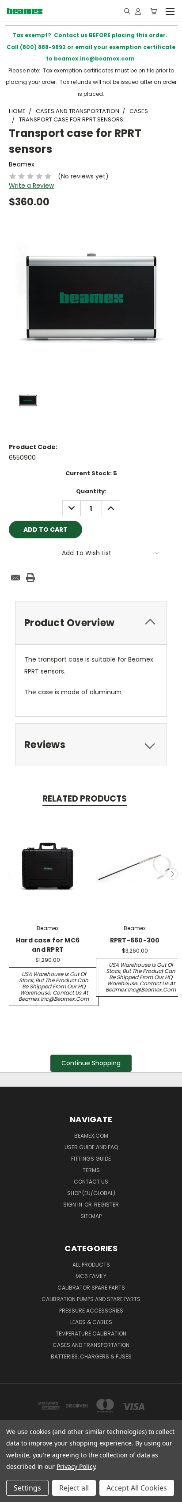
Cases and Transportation (91, 1345)
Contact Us (91, 1181)
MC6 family (91, 1276)
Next (172, 874)
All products (91, 1264)
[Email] (15, 577)
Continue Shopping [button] (91, 1063)
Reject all (74, 1488)
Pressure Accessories (91, 1310)
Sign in (73, 1204)
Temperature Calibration (91, 1333)
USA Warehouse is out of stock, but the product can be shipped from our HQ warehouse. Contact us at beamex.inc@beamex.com (54, 986)
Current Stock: (91, 473)
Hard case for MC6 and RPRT (48, 945)
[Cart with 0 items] (153, 11)
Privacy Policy (76, 1466)
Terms (91, 1170)
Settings (27, 1488)
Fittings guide (91, 1158)
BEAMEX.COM (91, 1135)
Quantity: (91, 491)
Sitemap (91, 1216)
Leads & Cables (91, 1322)
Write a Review (31, 185)
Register (106, 1204)
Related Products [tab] (84, 799)
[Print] (30, 577)
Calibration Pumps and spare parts (91, 1299)
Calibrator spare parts (91, 1287)
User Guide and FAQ (91, 1147)
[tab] (91, 623)
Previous (10, 874)
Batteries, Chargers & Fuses (91, 1356)
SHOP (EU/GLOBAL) (91, 1193)
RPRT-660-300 (135, 940)
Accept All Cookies (136, 1488)
